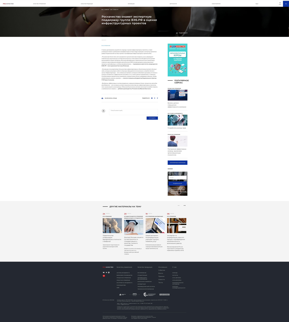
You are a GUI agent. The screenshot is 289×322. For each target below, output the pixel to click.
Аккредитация (142, 284)
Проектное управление (123, 280)
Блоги (160, 273)
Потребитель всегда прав (177, 128)
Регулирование (142, 272)
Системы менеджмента (123, 272)
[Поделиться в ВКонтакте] (153, 98)
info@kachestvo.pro (125, 304)
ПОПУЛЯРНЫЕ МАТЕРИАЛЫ (178, 162)
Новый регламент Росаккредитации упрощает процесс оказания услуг (152, 238)
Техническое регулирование (146, 289)
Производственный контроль (146, 286)
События (161, 270)
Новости (161, 279)
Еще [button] (257, 3)
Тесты (160, 282)
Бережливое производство (124, 275)
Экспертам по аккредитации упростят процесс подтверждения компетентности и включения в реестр (176, 239)
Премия (161, 276)
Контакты (175, 275)
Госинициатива (121, 285)
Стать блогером (176, 280)
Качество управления (39, 3)
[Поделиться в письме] (151, 98)
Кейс (118, 287)
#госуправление (106, 45)
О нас (174, 267)
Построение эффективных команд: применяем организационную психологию (177, 152)
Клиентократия (216, 3)
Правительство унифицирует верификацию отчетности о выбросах (112, 238)
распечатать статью (111, 98)
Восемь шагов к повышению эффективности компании (177, 105)
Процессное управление (124, 277)
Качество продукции (87, 3)
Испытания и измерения (145, 281)
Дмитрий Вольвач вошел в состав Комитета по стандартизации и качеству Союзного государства (133, 241)
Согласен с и (178, 190)
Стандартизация (142, 275)
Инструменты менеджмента (124, 282)
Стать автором (176, 277)
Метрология (173, 3)
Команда (174, 272)
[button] (184, 206)
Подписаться (177, 183)
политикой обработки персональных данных (178, 189)
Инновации (131, 3)
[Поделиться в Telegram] (156, 98)
